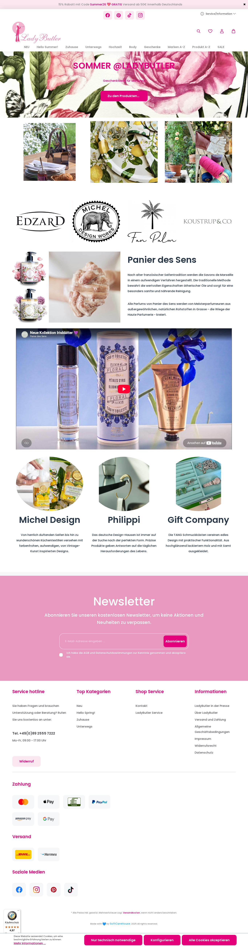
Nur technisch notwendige (113, 940)
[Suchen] (198, 31)
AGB (86, 653)
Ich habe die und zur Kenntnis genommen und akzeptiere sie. (126, 654)
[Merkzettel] (210, 31)
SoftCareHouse (120, 923)
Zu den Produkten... (124, 96)
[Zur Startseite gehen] (36, 32)
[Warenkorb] (232, 31)
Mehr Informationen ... (30, 943)
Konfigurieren (162, 940)
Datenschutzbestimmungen (114, 653)
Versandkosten (131, 912)
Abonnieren (175, 641)
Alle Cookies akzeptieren (209, 940)
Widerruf (26, 761)
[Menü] (18, 911)
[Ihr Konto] (222, 31)
